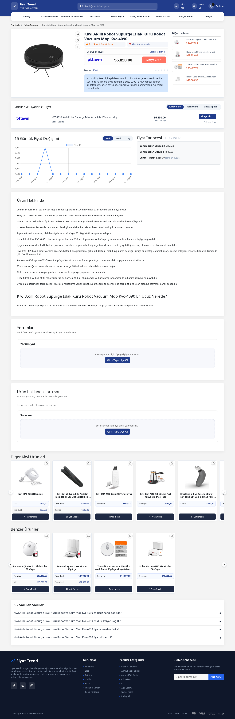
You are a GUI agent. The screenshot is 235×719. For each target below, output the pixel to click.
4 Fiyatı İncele (30, 516)
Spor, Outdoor (186, 16)
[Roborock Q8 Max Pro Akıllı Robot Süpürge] (30, 549)
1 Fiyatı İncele (113, 516)
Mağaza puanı (211, 106)
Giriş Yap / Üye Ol (117, 360)
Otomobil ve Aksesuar (72, 16)
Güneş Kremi (127, 692)
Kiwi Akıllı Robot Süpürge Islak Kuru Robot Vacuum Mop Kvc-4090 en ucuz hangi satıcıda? (117, 613)
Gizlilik (88, 679)
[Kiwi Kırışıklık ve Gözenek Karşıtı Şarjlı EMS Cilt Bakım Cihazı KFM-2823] (197, 476)
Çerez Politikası (92, 692)
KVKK (87, 683)
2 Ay (128, 138)
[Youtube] (23, 685)
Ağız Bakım (126, 687)
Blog (87, 671)
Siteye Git (152, 60)
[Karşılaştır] (77, 46)
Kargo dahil (193, 106)
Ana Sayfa (15, 24)
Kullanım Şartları (92, 687)
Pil (122, 683)
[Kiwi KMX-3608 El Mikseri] (30, 476)
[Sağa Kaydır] (224, 492)
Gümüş (26, 16)
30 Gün (118, 138)
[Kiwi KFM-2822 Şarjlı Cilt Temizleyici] (113, 476)
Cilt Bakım (125, 679)
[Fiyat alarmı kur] (46, 463)
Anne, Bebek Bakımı (140, 16)
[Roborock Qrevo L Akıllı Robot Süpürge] (72, 549)
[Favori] (77, 40)
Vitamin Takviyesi (129, 666)
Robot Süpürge (31, 24)
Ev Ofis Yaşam (117, 16)
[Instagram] (32, 685)
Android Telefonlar (129, 675)
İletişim (208, 16)
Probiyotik (125, 696)
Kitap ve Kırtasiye (49, 16)
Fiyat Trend (27, 660)
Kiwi (95, 70)
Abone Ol (216, 677)
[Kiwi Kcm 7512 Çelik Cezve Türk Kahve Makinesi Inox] (155, 476)
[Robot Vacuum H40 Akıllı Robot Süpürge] (155, 549)
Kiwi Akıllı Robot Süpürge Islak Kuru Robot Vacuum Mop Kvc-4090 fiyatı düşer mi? (117, 637)
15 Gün (107, 138)
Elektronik (95, 16)
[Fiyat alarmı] (77, 34)
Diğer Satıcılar (156, 52)
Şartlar (185, 713)
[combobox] (117, 6)
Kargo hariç (175, 106)
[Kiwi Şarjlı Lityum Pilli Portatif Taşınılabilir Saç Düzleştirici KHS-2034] (72, 476)
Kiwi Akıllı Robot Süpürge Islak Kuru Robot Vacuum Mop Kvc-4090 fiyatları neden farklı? (117, 629)
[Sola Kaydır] (10, 492)
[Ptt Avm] (95, 59)
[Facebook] (14, 685)
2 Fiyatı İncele (72, 516)
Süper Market (163, 16)
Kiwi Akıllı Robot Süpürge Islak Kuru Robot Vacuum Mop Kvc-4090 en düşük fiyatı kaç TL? (117, 621)
